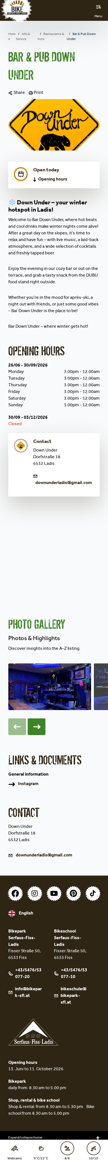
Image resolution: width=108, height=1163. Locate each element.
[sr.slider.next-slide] (36, 726)
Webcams (14, 1159)
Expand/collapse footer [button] (25, 1138)
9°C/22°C (41, 1159)
